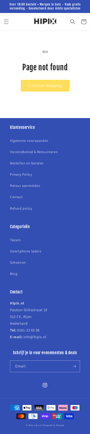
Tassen (15, 240)
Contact (16, 197)
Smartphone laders (25, 251)
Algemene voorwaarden (29, 140)
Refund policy (21, 208)
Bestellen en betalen (27, 163)
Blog (13, 273)
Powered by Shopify (53, 425)
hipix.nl (38, 425)
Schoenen (18, 262)
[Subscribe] (74, 366)
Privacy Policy (21, 174)
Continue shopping (45, 85)
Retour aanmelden (25, 185)
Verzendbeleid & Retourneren (34, 152)
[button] (6, 21)
